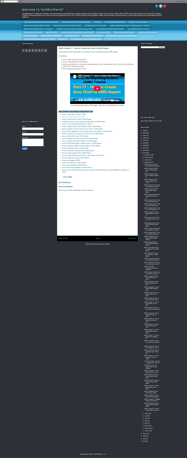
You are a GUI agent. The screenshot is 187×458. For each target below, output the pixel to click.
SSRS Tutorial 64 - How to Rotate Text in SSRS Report (151, 382)
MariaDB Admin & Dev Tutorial (95, 25)
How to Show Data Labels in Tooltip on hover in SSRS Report (81, 143)
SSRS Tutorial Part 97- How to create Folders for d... (152, 204)
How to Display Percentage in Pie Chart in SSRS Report (80, 138)
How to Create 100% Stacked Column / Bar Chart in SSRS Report (83, 155)
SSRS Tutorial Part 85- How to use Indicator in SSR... (152, 263)
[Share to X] (68, 177)
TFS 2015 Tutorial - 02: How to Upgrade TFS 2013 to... (152, 362)
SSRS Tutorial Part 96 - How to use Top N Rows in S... (152, 208)
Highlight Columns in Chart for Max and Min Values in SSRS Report (83, 121)
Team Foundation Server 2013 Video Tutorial (121, 36)
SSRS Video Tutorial (71, 36)
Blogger (104, 454)
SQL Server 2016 (51, 32)
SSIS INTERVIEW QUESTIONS (147, 32)
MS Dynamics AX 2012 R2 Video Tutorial (67, 25)
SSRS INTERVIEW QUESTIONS (51, 36)
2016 (144, 150)
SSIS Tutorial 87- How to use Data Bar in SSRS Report (151, 254)
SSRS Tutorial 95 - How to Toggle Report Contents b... (151, 213)
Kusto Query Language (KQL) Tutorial (37, 25)
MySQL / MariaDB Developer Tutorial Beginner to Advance (130, 25)
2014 (144, 434)
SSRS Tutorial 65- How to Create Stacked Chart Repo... (151, 376)
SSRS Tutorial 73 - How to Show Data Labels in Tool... (151, 325)
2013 (144, 436)
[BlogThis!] (66, 177)
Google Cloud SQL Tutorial (138, 22)
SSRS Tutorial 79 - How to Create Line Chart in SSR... (151, 294)
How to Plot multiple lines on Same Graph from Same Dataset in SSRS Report (87, 131)
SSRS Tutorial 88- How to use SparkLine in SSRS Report (151, 249)
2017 (144, 148)
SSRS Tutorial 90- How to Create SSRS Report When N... (151, 238)
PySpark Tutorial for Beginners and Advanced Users (74, 29)
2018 (144, 145)
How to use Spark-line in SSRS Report (74, 165)
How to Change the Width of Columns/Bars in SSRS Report (81, 146)
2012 (144, 438)
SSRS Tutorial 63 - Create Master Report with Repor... (151, 387)
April (146, 423)
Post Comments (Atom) (101, 244)
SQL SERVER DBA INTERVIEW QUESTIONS (110, 29)
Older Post (132, 238)
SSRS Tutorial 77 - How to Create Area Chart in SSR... (151, 303)
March (146, 425)
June (146, 418)
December (148, 155)
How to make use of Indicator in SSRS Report (76, 167)
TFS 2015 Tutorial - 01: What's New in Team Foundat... (150, 366)
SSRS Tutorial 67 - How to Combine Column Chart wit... (151, 351)
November (148, 157)
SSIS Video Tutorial (30, 36)
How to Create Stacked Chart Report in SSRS (77, 124)
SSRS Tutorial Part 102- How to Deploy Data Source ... (151, 181)
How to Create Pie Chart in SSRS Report (75, 136)
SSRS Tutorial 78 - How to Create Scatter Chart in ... (152, 298)
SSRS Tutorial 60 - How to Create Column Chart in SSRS (151, 405)
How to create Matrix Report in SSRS (74, 114)
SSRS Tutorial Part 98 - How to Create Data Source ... (152, 200)
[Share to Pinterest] (71, 177)
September (148, 162)
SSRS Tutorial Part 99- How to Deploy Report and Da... (152, 196)
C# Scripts (97, 22)
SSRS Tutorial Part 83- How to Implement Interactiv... (152, 272)
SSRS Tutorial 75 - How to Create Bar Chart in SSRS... (151, 314)
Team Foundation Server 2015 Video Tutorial (39, 39)
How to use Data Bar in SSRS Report (74, 162)
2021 (144, 140)
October (147, 160)
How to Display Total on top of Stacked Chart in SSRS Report (82, 126)
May (146, 421)
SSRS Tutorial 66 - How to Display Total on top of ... (152, 371)
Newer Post (63, 238)
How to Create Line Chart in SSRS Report (75, 158)
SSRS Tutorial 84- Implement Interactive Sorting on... (151, 268)
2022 (144, 138)
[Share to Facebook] (69, 177)
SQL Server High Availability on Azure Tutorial (77, 32)
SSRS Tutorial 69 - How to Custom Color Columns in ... (152, 342)
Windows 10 (63, 39)
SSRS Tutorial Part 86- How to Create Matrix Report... (152, 259)
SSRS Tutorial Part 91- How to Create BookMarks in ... (152, 233)
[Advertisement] (38, 70)
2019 (144, 143)
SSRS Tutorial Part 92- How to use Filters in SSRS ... (152, 229)
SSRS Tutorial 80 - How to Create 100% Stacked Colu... (151, 288)
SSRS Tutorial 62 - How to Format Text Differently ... (152, 396)
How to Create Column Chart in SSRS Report (76, 119)
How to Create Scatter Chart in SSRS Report (76, 153)
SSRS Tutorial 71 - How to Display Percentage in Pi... (151, 336)
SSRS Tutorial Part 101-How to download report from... (152, 185)
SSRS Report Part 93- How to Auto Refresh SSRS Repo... (151, 224)
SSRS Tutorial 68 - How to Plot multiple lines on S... (152, 346)
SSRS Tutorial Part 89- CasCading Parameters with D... (151, 243)
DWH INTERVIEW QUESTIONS (115, 22)
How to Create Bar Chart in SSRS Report (75, 148)
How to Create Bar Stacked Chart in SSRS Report (78, 150)
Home (97, 238)
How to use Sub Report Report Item (73, 117)
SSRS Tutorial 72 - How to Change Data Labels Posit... (151, 331)
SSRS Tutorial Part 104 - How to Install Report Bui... (151, 170)
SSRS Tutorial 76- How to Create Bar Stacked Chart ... (152, 309)
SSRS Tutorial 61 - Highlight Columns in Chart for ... (152, 400)
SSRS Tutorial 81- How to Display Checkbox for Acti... (151, 283)
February (147, 428)
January (147, 430)
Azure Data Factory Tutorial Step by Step (76, 22)
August (147, 413)
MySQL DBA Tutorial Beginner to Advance (38, 29)
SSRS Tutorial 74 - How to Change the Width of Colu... (151, 320)
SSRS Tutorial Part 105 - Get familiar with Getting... (152, 165)
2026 (144, 130)
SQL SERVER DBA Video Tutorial (138, 29)
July (146, 416)
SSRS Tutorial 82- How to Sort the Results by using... (151, 277)
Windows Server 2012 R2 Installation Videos (86, 39)
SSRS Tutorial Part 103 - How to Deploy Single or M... (151, 175)
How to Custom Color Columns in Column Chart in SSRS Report (82, 133)
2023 (144, 135)
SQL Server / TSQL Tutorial (33, 32)
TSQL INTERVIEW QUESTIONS (92, 36)
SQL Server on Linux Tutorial (124, 32)
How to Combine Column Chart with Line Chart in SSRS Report (82, 129)
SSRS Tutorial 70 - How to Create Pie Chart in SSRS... (151, 357)
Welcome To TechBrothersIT (43, 10)
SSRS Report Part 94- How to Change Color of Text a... (151, 219)
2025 (144, 133)
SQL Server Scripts (103, 32)
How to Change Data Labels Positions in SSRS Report (79, 141)
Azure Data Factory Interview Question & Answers (41, 22)
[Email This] (64, 177)
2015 (144, 152)
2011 (144, 441)
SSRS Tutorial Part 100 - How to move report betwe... (151, 190)
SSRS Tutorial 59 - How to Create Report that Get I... (152, 409)
